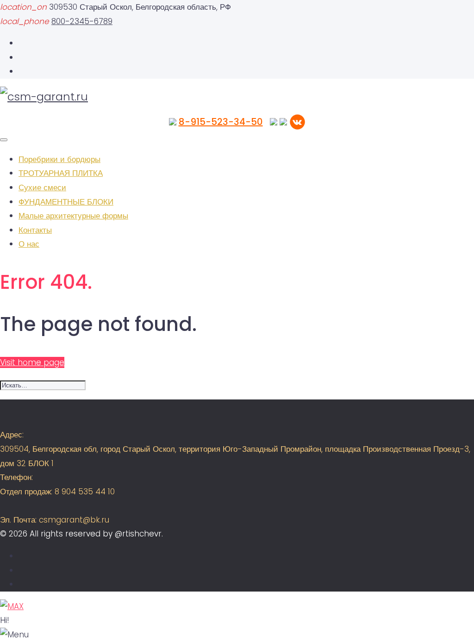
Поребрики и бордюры (59, 159)
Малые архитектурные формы (73, 215)
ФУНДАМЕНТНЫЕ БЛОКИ (66, 201)
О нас (29, 243)
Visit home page (32, 362)
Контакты (35, 230)
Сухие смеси (42, 187)
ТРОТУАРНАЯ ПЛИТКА (61, 173)
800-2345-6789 (81, 21)
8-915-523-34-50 (221, 121)
